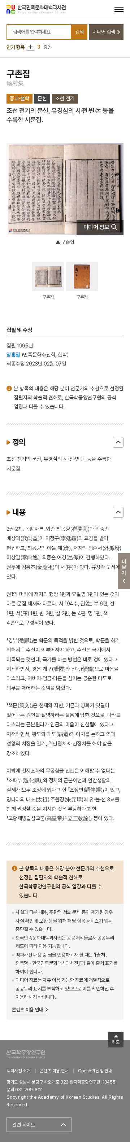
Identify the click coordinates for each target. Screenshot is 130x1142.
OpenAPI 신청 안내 (95, 1070)
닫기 (118, 442)
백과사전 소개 (18, 1070)
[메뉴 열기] (119, 9)
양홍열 (13, 354)
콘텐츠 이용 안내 (27, 1009)
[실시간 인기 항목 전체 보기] (30, 47)
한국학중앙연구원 (25, 1054)
